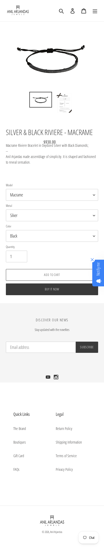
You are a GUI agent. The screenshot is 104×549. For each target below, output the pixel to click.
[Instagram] (56, 378)
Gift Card (18, 455)
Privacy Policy (64, 469)
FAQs (16, 469)
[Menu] (95, 10)
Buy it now (52, 289)
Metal (9, 205)
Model (9, 185)
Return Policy (64, 428)
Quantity (10, 246)
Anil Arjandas (56, 532)
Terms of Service (66, 455)
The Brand (19, 428)
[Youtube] (49, 378)
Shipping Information (69, 442)
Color (8, 226)
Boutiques (19, 442)
